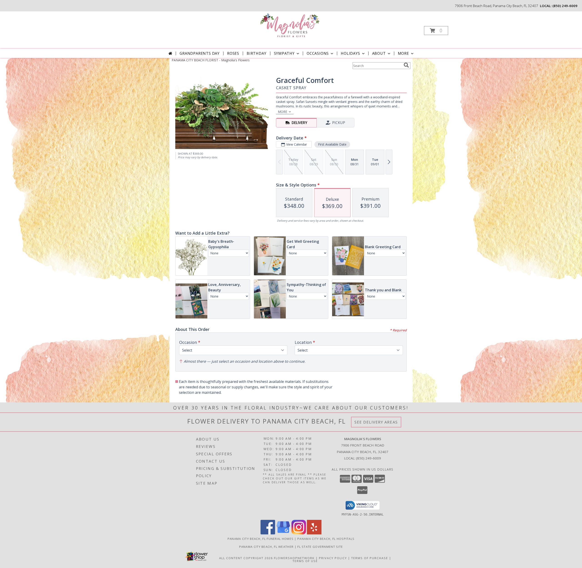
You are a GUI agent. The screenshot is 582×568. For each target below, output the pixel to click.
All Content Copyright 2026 (246, 558)
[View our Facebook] (268, 533)
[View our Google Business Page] (283, 533)
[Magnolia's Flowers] (290, 25)
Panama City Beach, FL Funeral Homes (261, 539)
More (403, 53)
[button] (436, 30)
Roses (233, 53)
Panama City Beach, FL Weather (266, 547)
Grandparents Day (200, 53)
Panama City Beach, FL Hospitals (325, 539)
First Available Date (332, 144)
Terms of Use (305, 561)
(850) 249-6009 (564, 5)
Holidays (350, 53)
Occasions (318, 53)
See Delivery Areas (376, 422)
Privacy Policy (333, 558)
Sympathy (284, 53)
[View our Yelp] (314, 533)
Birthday (256, 53)
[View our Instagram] (298, 533)
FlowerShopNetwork (294, 558)
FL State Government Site (320, 547)
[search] (406, 65)
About (379, 53)
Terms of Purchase (369, 558)
